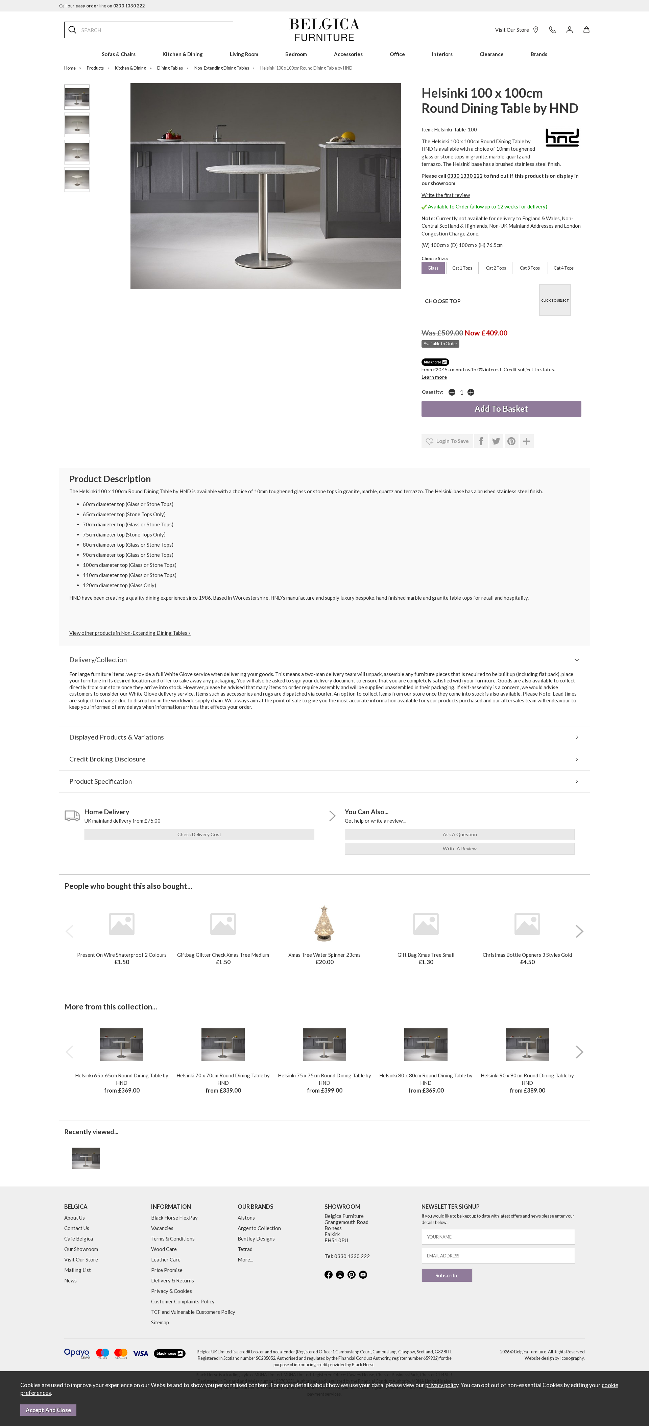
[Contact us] (552, 29)
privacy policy (441, 1385)
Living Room (244, 54)
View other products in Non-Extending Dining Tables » (130, 633)
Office (397, 54)
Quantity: (432, 392)
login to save (452, 441)
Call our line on (102, 5)
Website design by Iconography (554, 1358)
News (70, 1280)
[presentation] (69, 931)
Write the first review (446, 195)
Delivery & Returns (172, 1280)
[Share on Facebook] (481, 441)
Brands (539, 54)
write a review (460, 848)
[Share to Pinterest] (512, 441)
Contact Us (76, 1228)
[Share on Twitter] (496, 441)
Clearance (492, 54)
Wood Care (164, 1249)
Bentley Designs (256, 1238)
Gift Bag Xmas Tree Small (426, 955)
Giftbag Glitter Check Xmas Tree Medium (223, 955)
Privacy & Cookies (171, 1291)
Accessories (348, 54)
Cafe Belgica (78, 1238)
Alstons (246, 1218)
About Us (74, 1218)
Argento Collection (259, 1228)
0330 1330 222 (465, 176)
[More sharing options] (527, 441)
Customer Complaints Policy (183, 1301)
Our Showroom (81, 1249)
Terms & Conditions (173, 1238)
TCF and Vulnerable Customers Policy (193, 1312)
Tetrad (245, 1249)
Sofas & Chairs (119, 54)
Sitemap (160, 1322)
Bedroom (296, 54)
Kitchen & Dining (183, 54)
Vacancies (162, 1228)
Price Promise (167, 1270)
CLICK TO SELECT (555, 300)
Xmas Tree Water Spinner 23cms (324, 955)
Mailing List (77, 1270)
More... (245, 1259)
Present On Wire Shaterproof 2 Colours (122, 955)
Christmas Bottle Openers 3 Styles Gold (527, 955)
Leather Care (166, 1259)
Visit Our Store (512, 30)
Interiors (442, 54)
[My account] (569, 29)
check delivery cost (199, 834)
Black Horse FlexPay (174, 1218)
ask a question (460, 834)
